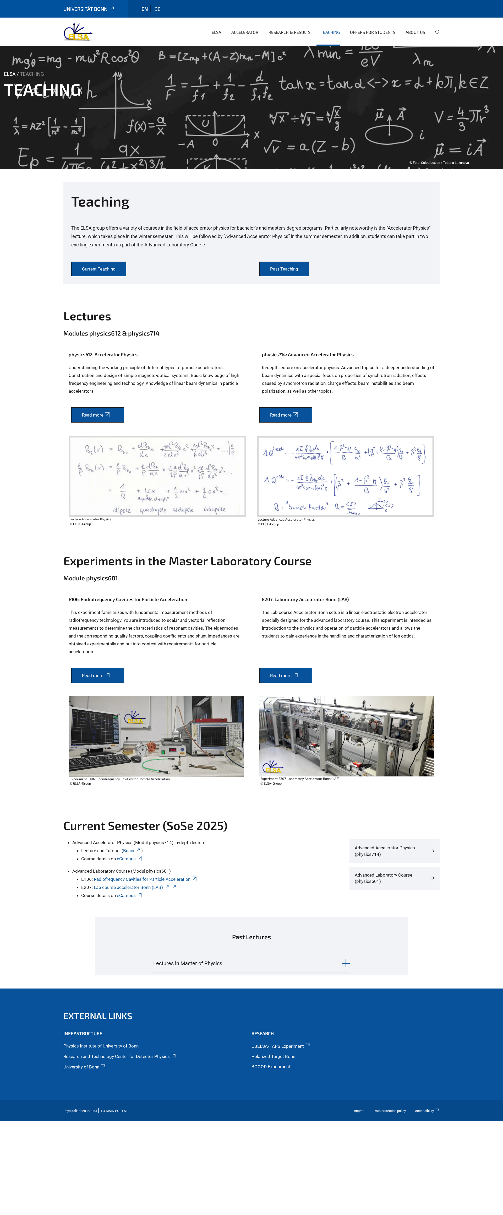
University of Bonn (81, 1067)
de (157, 9)
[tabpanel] (251, 107)
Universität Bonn (85, 9)
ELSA (216, 32)
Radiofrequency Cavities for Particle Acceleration (142, 879)
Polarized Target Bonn (273, 1056)
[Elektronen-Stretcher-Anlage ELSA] (78, 31)
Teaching (330, 32)
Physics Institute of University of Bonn (101, 1046)
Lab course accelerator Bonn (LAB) (128, 887)
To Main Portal (114, 1111)
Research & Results (289, 32)
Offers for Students (372, 32)
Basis (128, 850)
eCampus (126, 858)
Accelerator (244, 32)
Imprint (359, 1111)
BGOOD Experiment (271, 1066)
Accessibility (424, 1111)
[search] (435, 35)
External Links (97, 1015)
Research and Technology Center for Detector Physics (116, 1056)
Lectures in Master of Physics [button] (187, 963)
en (144, 9)
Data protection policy (390, 1111)
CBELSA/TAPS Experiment (278, 1046)
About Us (415, 32)
